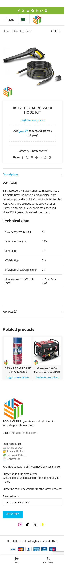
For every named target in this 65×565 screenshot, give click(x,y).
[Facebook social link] (19, 10)
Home (6, 31)
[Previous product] (51, 31)
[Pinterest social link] (32, 10)
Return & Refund (16, 455)
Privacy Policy (15, 451)
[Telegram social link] (46, 10)
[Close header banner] (60, 3)
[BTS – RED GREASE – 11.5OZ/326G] (17, 351)
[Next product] (60, 31)
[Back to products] (56, 31)
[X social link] (23, 10)
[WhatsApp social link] (41, 10)
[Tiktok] (27, 524)
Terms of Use (15, 447)
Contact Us (13, 459)
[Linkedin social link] (37, 10)
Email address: (11, 496)
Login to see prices (33, 120)
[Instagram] (20, 524)
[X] (35, 524)
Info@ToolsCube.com (23, 433)
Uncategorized (22, 31)
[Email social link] (28, 10)
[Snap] (43, 524)
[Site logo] (37, 19)
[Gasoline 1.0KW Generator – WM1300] (47, 351)
